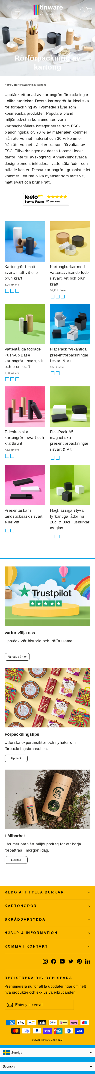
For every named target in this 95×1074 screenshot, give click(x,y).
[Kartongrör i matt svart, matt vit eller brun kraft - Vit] (17, 290)
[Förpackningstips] (47, 697)
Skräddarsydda (25, 919)
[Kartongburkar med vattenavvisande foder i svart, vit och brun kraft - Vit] (57, 296)
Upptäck (16, 758)
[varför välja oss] (47, 596)
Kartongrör (21, 906)
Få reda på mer (17, 656)
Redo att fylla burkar (34, 892)
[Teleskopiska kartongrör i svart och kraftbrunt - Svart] (7, 456)
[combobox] (47, 1052)
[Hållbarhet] (47, 799)
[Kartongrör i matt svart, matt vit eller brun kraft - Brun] (12, 290)
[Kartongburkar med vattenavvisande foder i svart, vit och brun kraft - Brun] (62, 296)
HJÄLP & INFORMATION (31, 933)
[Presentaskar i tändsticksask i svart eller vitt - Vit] (12, 530)
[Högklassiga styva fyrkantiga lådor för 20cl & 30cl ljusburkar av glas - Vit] (57, 536)
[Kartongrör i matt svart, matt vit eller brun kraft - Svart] (7, 290)
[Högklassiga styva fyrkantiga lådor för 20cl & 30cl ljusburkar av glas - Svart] (52, 536)
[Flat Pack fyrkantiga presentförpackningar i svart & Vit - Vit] (57, 373)
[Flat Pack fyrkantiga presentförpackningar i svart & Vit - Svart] (52, 373)
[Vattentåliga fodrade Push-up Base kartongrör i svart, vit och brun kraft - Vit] (12, 379)
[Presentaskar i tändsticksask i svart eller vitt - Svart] (7, 530)
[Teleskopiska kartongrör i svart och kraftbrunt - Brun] (12, 456)
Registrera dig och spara (38, 978)
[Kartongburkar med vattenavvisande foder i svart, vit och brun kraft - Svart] (52, 296)
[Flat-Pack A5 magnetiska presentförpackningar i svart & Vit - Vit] (57, 457)
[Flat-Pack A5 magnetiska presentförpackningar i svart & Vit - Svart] (52, 457)
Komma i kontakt (26, 946)
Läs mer (16, 859)
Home (8, 84)
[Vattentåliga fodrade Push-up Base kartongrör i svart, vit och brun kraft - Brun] (17, 379)
